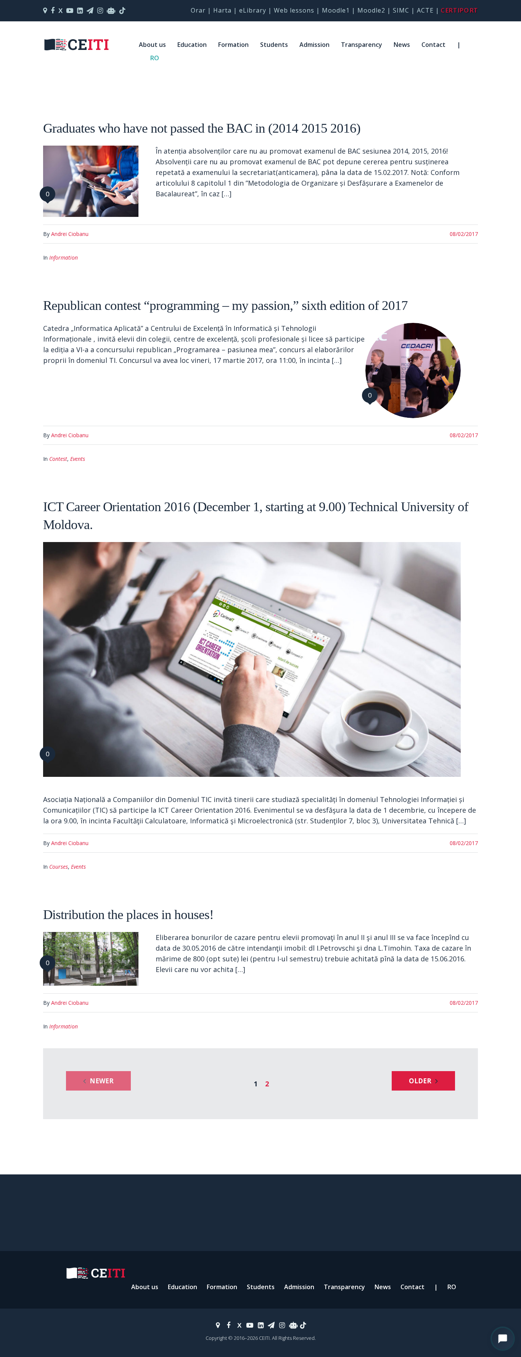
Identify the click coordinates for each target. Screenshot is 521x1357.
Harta (222, 10)
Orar (198, 10)
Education (192, 44)
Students (274, 44)
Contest (58, 458)
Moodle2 (371, 10)
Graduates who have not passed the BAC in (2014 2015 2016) (201, 128)
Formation (233, 44)
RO (154, 58)
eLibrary (252, 10)
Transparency (361, 44)
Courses (58, 866)
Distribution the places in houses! (128, 914)
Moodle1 (336, 10)
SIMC (401, 10)
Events (77, 458)
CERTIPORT (459, 10)
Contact (433, 44)
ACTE (425, 10)
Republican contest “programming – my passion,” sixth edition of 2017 (225, 305)
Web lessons (294, 10)
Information (63, 257)
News (402, 44)
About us (152, 44)
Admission (314, 44)
